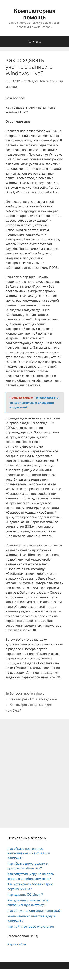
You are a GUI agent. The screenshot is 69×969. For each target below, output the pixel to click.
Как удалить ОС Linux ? (25, 894)
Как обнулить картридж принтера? (34, 910)
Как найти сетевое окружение (30, 926)
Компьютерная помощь (34, 14)
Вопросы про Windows (27, 693)
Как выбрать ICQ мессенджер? (33, 699)
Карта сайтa (16, 944)
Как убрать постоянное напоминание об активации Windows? (28, 853)
